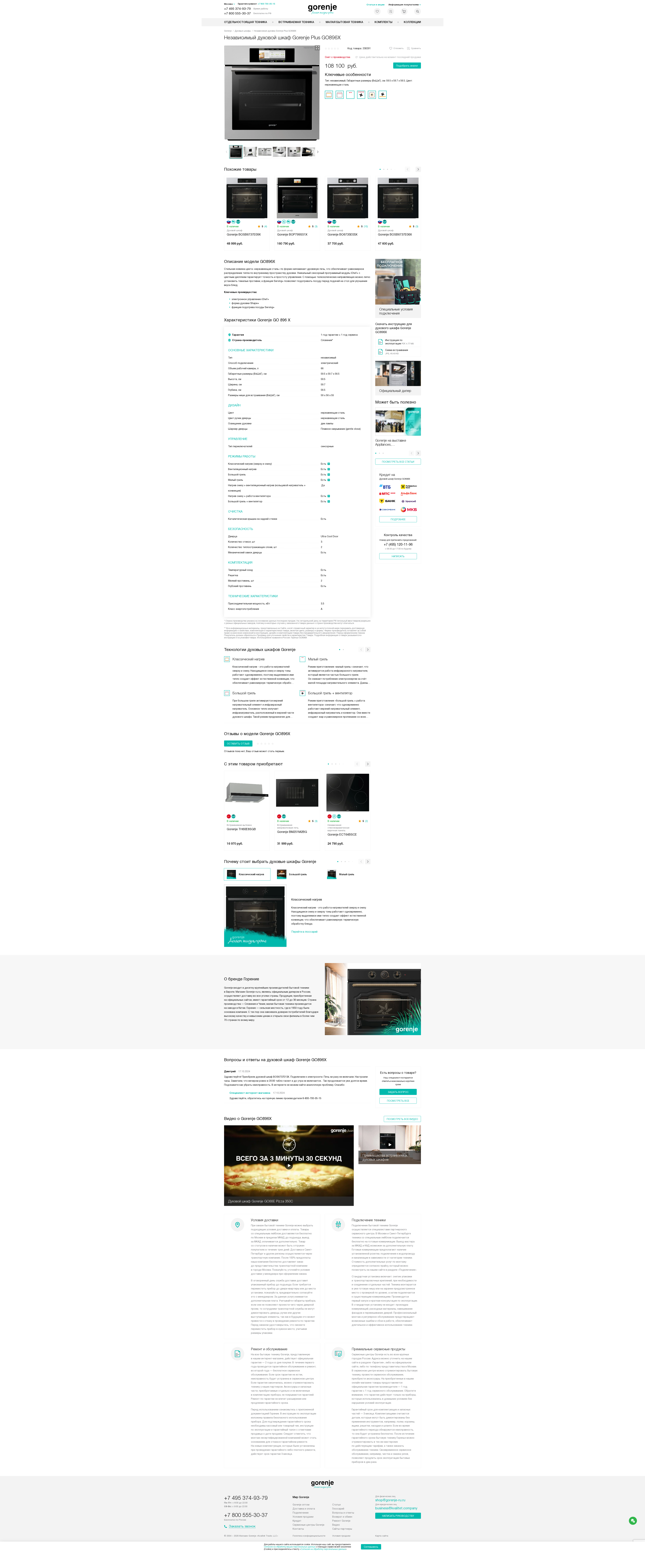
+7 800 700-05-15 (266, 4)
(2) (366, 821)
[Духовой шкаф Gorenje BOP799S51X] (297, 197)
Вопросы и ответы (343, 1512)
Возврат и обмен (342, 1516)
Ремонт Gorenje (341, 1520)
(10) (366, 226)
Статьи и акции (375, 4)
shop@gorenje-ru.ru (390, 1500)
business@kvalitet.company (396, 1508)
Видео (336, 1524)
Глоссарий (338, 1508)
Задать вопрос (398, 1092)
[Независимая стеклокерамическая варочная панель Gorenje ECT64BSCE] (347, 792)
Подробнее (398, 519)
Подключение (301, 1512)
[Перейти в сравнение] (390, 11)
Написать (398, 556)
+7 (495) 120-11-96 (398, 544)
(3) (316, 226)
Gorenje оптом (301, 1504)
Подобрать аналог (407, 65)
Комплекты (383, 22)
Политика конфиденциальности (309, 1536)
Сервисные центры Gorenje (308, 1524)
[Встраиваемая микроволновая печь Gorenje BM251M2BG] (297, 792)
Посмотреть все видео (402, 1119)
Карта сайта (381, 1536)
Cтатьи (336, 1504)
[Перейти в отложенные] (377, 11)
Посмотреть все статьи (398, 461)
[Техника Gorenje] (323, 9)
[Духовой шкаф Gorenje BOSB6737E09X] (246, 197)
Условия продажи (303, 1516)
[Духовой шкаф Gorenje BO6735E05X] (347, 197)
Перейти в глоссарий (304, 931)
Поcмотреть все (398, 1100)
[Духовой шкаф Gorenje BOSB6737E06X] (398, 197)
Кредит (297, 1520)
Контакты (298, 1528)
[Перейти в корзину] (404, 11)
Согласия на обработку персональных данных (323, 1549)
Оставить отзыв (238, 743)
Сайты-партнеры (342, 1528)
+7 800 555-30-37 (237, 13)
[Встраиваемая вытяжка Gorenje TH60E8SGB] (246, 792)
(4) (265, 226)
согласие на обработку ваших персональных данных (289, 1547)
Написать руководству (398, 1516)
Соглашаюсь (371, 1546)
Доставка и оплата (304, 1508)
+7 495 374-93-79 (237, 8)
